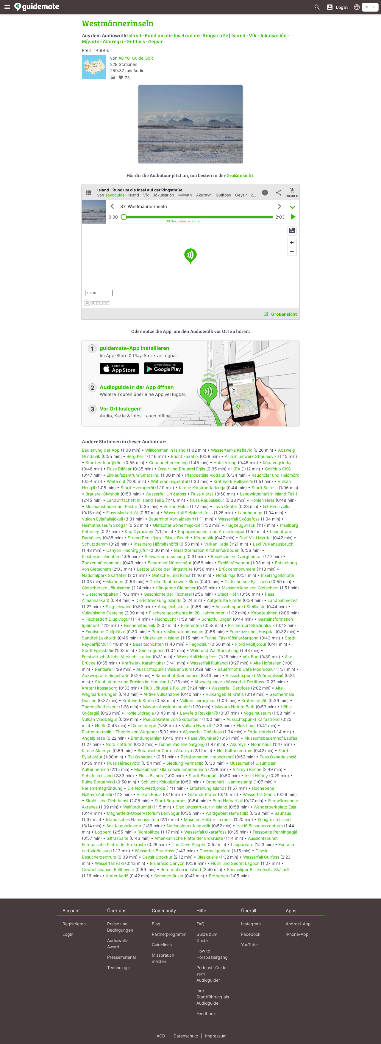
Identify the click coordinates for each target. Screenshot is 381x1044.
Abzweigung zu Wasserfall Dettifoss (229, 681)
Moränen (114, 581)
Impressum (216, 1035)
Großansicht (240, 175)
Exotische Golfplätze (105, 631)
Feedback (206, 1013)
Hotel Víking (225, 462)
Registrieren (74, 923)
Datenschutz (186, 1035)
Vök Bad (251, 656)
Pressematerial (121, 957)
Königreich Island (274, 819)
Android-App (298, 923)
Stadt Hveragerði (137, 487)
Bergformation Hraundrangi (207, 756)
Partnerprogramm (169, 934)
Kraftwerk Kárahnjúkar (143, 662)
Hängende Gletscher (176, 587)
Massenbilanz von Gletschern (250, 587)
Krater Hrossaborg (100, 687)
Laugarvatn (242, 844)
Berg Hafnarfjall (228, 800)
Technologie (119, 967)
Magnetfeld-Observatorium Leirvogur (143, 813)
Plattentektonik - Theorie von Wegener (119, 731)
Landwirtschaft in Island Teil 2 (135, 500)
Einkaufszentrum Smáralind (133, 475)
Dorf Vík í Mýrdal (255, 537)
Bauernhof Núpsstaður (169, 562)
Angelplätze (93, 738)
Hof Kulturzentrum (234, 750)
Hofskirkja (225, 575)
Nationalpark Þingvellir (188, 825)
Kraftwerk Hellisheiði (233, 481)
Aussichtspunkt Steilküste (241, 606)
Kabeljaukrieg (264, 612)
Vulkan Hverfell (196, 725)
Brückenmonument (237, 568)
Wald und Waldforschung (214, 650)
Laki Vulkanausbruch (273, 543)
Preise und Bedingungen (120, 927)
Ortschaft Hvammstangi (229, 781)
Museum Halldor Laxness (208, 819)
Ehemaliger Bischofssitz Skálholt (258, 869)
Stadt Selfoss (264, 487)
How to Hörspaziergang (212, 954)
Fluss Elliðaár (119, 468)
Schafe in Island (97, 775)
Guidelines (162, 944)
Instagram (251, 923)
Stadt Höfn (228, 594)
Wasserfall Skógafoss (239, 518)
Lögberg (103, 831)
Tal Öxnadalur (141, 756)
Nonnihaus (261, 744)
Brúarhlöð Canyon (167, 863)
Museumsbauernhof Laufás (270, 738)
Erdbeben (218, 875)
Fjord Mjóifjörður (250, 644)
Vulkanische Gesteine (102, 612)
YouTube (249, 944)
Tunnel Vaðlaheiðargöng (182, 744)
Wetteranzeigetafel (169, 481)
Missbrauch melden (163, 958)
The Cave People (188, 844)
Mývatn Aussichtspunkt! (166, 706)
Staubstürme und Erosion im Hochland (132, 681)
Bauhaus (282, 813)
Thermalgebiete (215, 850)
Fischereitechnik (139, 625)
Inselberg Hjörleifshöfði (156, 543)
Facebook (250, 934)
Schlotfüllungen (217, 619)
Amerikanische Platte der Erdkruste (188, 838)
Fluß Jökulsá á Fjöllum (165, 687)
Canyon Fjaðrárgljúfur (127, 550)
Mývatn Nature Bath (234, 706)
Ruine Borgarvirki (98, 781)
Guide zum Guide (206, 937)
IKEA (235, 468)
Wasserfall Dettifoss (231, 687)
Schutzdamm (95, 543)
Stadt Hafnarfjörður (104, 462)
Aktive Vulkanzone (161, 694)
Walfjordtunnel (137, 806)
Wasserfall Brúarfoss (154, 850)
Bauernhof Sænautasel (177, 675)
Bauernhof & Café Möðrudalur (246, 669)
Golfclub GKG (278, 468)
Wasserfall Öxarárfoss (205, 831)
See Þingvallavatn (123, 825)
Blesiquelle (207, 856)
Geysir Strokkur (157, 856)
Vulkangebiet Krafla (225, 694)
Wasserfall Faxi (109, 863)
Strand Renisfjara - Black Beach (158, 537)
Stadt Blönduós (203, 775)
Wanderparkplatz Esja (275, 806)
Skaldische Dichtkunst (107, 800)
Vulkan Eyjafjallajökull (102, 518)
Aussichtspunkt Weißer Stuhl (164, 669)
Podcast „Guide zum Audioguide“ (211, 974)
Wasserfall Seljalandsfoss (188, 512)
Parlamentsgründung (102, 788)
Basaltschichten (148, 644)
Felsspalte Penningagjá (275, 831)
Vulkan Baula (149, 794)
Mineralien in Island (161, 637)
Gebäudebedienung (168, 462)
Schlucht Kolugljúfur (160, 781)
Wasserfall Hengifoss (197, 656)
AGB (161, 1035)
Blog (156, 923)
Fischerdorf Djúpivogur (107, 619)
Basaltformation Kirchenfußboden (206, 550)
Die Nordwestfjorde (146, 788)
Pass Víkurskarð (203, 738)
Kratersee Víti (254, 700)
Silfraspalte (117, 838)
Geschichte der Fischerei (168, 594)
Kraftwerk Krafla (138, 700)
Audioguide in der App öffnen (137, 387)
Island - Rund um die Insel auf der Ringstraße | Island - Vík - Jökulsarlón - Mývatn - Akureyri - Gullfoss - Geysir (185, 38)
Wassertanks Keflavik (231, 450)
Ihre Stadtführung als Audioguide (212, 997)
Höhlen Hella (262, 500)
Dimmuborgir (143, 725)
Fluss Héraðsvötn (123, 763)
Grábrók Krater (202, 794)
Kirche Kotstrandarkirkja (202, 487)
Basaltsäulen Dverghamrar (236, 556)
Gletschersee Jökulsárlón (106, 587)
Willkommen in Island (165, 450)
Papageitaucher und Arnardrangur (211, 531)
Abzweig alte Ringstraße (105, 675)
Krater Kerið (117, 875)
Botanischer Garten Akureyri (165, 750)
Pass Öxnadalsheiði (278, 756)
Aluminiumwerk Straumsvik (251, 456)
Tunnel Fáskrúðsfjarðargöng (231, 637)
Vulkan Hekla (176, 506)
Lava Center (225, 506)
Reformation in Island (180, 869)
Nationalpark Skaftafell (104, 575)
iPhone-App (297, 934)
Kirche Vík (203, 537)
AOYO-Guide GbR (135, 58)
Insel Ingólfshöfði (277, 575)
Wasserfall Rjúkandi (209, 662)
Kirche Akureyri (96, 750)
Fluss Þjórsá (202, 493)
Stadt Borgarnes (170, 800)
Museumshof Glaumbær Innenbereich (170, 769)
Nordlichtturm (119, 744)
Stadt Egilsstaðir (97, 650)
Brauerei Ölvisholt (102, 493)
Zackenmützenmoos (101, 562)
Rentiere (103, 669)
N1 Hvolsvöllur (277, 506)
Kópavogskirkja (278, 462)
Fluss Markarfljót (122, 512)
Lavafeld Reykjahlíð (199, 712)
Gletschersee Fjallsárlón (247, 581)
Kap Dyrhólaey (139, 531)
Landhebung (250, 512)
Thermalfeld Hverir (100, 706)
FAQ (200, 923)
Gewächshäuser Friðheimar (108, 869)
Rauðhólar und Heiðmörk (275, 475)
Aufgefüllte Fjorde (224, 600)
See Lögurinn (152, 650)
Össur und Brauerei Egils (181, 468)
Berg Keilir (136, 456)
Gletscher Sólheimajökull (176, 525)
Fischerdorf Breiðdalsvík (251, 625)
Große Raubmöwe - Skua (173, 581)
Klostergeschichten (100, 556)
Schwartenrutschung (165, 556)
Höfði (100, 725)
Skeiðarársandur (233, 562)
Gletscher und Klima (171, 575)
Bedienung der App (101, 450)
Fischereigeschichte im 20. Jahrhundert (187, 612)
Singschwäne (119, 606)
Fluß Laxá (246, 725)
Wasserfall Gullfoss (261, 856)
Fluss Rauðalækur (207, 500)
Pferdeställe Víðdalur (205, 475)
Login (68, 934)
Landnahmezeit (283, 600)
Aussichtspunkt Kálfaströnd (253, 719)
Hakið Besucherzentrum (259, 825)
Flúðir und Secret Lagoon (235, 863)
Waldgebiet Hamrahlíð (227, 813)
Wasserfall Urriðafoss (166, 493)
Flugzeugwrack (240, 525)
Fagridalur (199, 644)
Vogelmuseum (257, 712)
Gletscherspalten (101, 594)
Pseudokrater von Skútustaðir (172, 719)
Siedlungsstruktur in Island (201, 806)
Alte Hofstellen (267, 662)
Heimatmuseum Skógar (104, 525)
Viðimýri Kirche (247, 769)
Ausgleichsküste (173, 606)
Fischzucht (165, 619)
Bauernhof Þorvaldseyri (172, 518)
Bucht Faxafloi (185, 456)
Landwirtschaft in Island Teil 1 (268, 493)
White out (116, 481)
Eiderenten (191, 625)
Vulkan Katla (216, 543)
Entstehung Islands (208, 788)
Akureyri (238, 744)
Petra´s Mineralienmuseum (177, 631)
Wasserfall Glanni (259, 794)
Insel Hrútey (256, 775)
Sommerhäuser (168, 875)
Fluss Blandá (151, 775)
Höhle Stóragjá (139, 712)
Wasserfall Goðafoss (202, 731)
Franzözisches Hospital (251, 631)
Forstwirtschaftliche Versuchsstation (117, 656)
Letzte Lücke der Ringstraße (165, 568)
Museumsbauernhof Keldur (111, 506)
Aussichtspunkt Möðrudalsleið (254, 675)
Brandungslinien (146, 738)
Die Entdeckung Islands (158, 600)
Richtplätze (149, 831)
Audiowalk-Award (118, 943)
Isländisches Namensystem (132, 819)
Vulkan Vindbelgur (99, 719)
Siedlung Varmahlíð (184, 763)
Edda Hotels (259, 731)
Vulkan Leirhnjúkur (198, 700)
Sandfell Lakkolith (99, 637)
